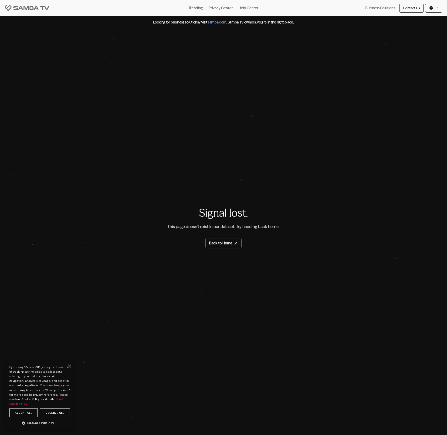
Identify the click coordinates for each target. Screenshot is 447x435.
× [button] (69, 366)
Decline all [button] (54, 413)
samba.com (217, 22)
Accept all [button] (23, 413)
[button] (39, 423)
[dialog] (39, 395)
